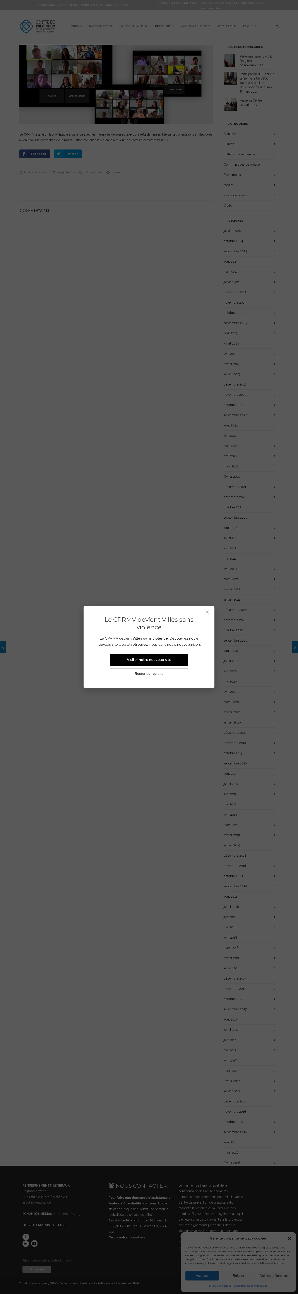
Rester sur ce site (149, 674)
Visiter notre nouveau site (149, 660)
